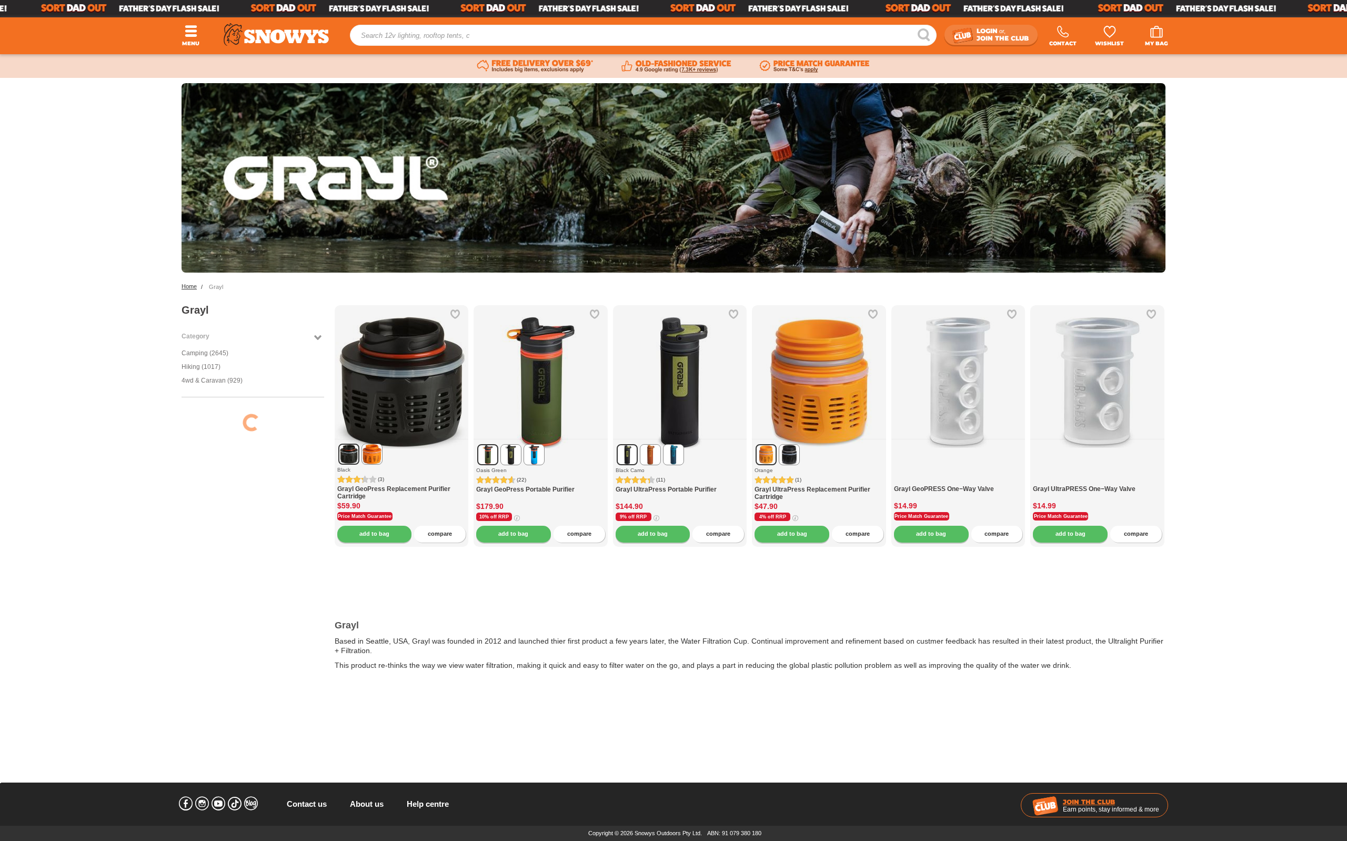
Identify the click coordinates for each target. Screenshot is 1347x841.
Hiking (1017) (201, 367)
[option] (402, 372)
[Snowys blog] (251, 803)
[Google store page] (676, 66)
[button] (350, 390)
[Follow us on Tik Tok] (235, 803)
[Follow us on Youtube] (218, 803)
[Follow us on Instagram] (202, 803)
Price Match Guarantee (364, 516)
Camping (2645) (205, 353)
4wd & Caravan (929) (212, 380)
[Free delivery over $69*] (535, 66)
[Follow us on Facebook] (186, 803)
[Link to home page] (276, 34)
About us (367, 803)
